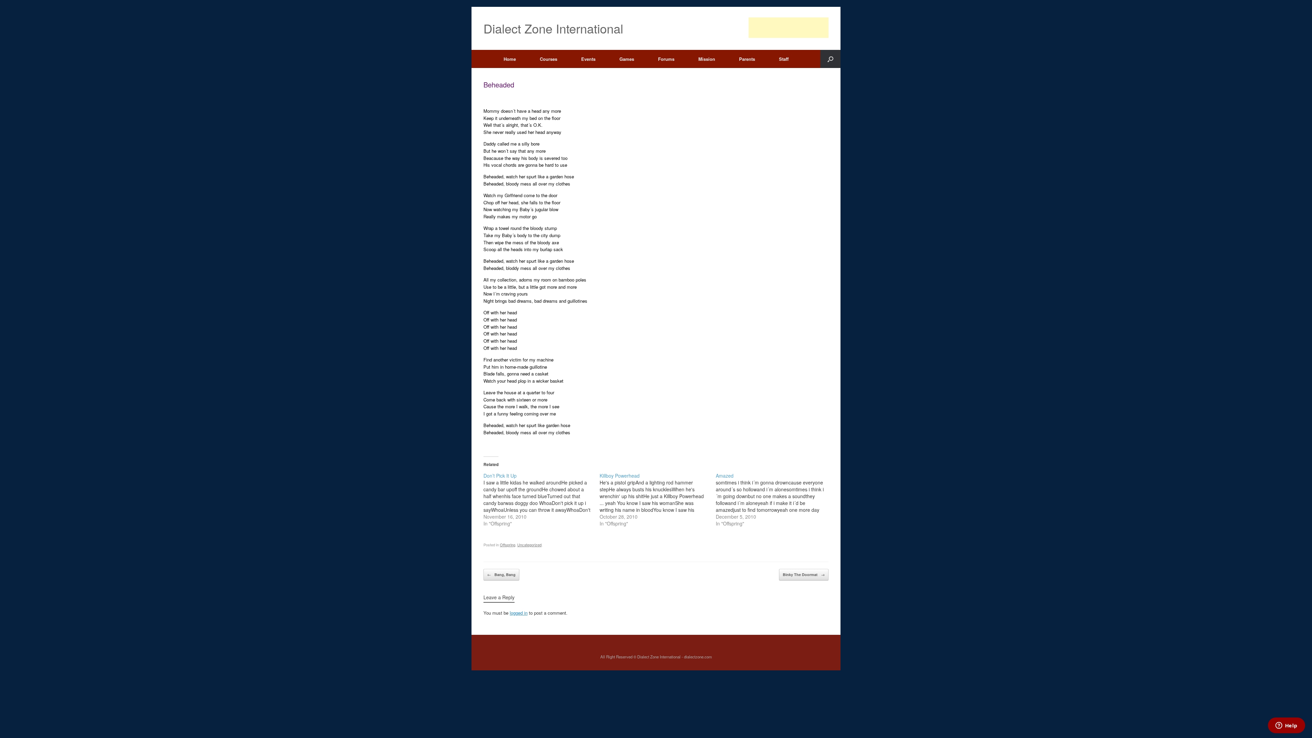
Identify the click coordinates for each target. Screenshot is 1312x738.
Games (626, 59)
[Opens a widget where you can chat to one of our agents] (1286, 726)
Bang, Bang (501, 574)
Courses (548, 59)
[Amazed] (774, 499)
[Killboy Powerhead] (658, 499)
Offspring (507, 544)
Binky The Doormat (804, 574)
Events (588, 59)
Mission (706, 59)
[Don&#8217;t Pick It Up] (541, 499)
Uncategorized (529, 544)
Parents (747, 59)
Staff (784, 59)
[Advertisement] (789, 27)
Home (510, 59)
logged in (519, 613)
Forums (666, 59)
